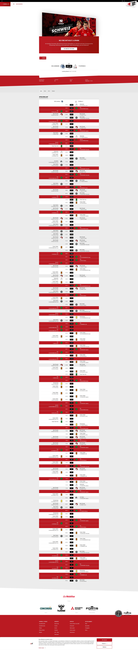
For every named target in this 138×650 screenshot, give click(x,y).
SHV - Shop (56, 632)
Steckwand (56, 634)
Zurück (43, 58)
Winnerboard (72, 632)
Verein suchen (72, 630)
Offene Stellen (42, 630)
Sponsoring (56, 623)
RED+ (86, 623)
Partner (40, 628)
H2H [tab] (49, 91)
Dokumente (72, 625)
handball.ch (6, 4)
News (86, 630)
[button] (13, 4)
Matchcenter (19, 4)
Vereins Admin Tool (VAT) (74, 623)
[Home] (131, 4)
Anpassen (104, 643)
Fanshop (56, 630)
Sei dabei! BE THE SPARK (69, 48)
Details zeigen (41, 647)
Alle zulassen (104, 639)
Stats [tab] (45, 91)
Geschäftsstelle (42, 623)
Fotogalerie (87, 628)
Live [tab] (41, 91)
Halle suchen (72, 628)
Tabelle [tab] (53, 91)
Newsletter (87, 625)
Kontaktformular (42, 625)
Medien (40, 632)
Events (55, 628)
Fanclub (55, 625)
